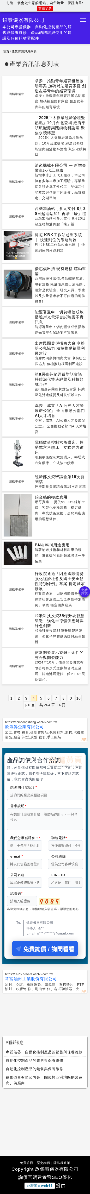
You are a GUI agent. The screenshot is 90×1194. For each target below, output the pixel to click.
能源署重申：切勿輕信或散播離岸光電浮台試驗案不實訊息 (59, 317)
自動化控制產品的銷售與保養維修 (34, 1060)
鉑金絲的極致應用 (51, 497)
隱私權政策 (62, 1163)
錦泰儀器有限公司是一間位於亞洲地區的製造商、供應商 (44, 1080)
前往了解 (45, 8)
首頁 (6, 51)
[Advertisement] (45, 1010)
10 (78, 698)
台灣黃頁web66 (40, 1186)
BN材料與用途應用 (52, 545)
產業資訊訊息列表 (24, 51)
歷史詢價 (43, 1163)
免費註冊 (26, 1163)
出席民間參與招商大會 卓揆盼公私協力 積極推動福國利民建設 (60, 348)
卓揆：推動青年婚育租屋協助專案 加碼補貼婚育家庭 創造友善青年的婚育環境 (60, 86)
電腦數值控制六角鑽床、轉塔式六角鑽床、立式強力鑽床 (59, 447)
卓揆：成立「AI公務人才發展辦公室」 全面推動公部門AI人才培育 (60, 411)
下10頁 (29, 705)
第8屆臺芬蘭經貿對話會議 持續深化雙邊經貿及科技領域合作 (59, 379)
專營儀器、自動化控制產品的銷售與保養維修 (44, 1052)
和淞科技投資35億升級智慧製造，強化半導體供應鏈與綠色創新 (59, 621)
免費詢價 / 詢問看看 (48, 949)
